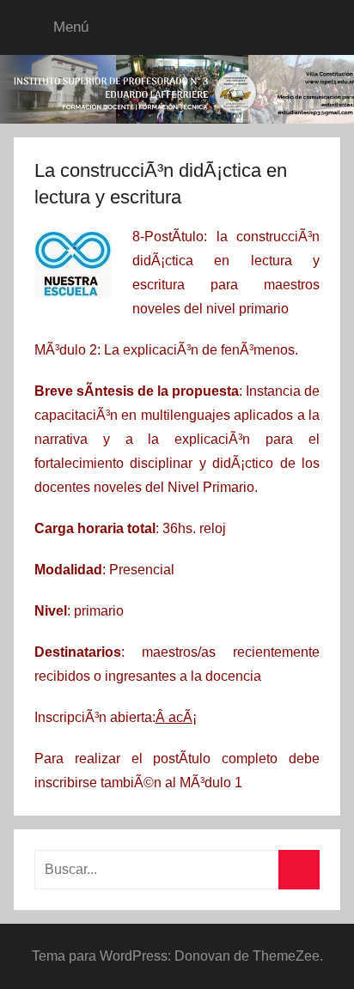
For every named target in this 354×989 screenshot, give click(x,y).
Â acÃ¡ (176, 717)
